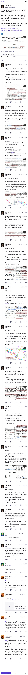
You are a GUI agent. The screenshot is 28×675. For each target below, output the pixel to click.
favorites (15, 56)
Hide (24, 37)
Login (14, 673)
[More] (25, 60)
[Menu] (25, 673)
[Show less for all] (26, 1)
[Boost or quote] (8, 60)
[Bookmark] (19, 60)
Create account (6, 673)
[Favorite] (14, 60)
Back (4, 2)
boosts (3, 56)
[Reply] (3, 60)
